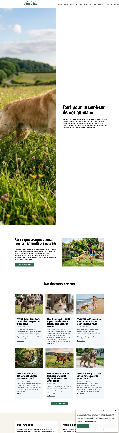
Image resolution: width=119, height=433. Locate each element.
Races (66, 4)
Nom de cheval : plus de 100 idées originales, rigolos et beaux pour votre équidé (58, 377)
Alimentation (87, 4)
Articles (28, 326)
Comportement (99, 4)
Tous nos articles (59, 403)
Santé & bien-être (76, 4)
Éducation (109, 4)
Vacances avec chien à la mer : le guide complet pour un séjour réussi (89, 321)
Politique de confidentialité (101, 429)
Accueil (59, 4)
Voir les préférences (110, 426)
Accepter (83, 426)
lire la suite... (20, 341)
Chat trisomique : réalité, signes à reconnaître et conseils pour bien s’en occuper (59, 323)
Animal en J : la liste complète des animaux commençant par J (27, 376)
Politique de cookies (90, 429)
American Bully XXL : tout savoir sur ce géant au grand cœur (89, 376)
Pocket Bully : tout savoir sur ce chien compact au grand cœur (29, 321)
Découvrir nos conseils (24, 264)
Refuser (96, 426)
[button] (116, 411)
